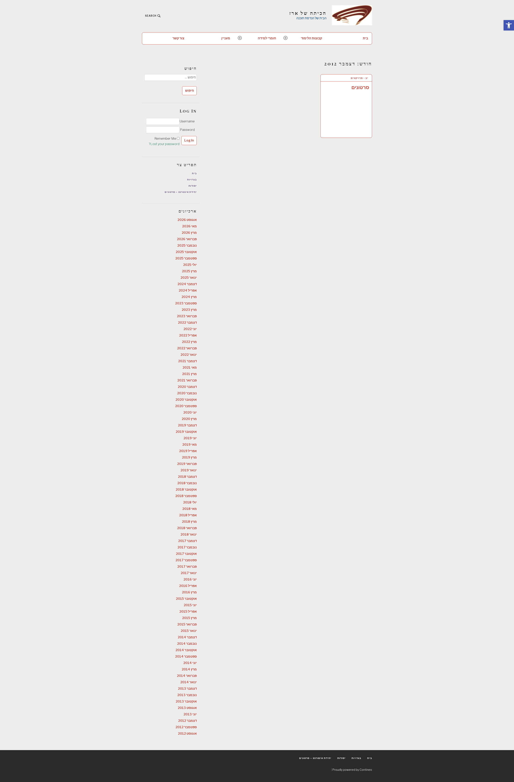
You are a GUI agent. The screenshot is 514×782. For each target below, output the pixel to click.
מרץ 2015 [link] (189, 618)
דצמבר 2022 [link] (187, 322)
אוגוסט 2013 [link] (187, 708)
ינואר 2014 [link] (188, 682)
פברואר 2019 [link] (187, 464)
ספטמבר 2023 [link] (186, 303)
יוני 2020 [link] (190, 412)
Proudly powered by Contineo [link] (352, 769)
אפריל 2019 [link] (188, 451)
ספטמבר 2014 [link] (186, 656)
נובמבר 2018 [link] (187, 483)
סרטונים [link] (360, 87)
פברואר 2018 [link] (187, 528)
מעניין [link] (225, 38)
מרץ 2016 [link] (189, 592)
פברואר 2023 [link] (187, 316)
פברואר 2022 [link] (187, 348)
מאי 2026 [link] (189, 226)
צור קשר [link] (178, 38)
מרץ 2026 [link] (189, 233)
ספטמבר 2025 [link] (186, 258)
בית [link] (365, 38)
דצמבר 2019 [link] (187, 425)
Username (187, 121)
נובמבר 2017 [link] (187, 547)
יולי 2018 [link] (190, 502)
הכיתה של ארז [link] (307, 13)
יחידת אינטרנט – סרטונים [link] (181, 191)
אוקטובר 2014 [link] (186, 650)
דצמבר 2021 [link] (187, 361)
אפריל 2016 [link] (188, 586)
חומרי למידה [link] (267, 38)
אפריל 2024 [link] (188, 290)
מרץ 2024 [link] (189, 297)
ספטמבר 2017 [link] (186, 560)
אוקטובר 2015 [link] (186, 599)
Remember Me (165, 138)
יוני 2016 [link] (190, 579)
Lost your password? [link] (164, 144)
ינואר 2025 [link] (189, 278)
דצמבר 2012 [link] (187, 721)
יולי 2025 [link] (190, 265)
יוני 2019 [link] (190, 438)
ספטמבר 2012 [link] (186, 727)
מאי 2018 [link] (189, 509)
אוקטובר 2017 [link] (186, 554)
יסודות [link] (193, 185)
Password (187, 130)
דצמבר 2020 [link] (187, 387)
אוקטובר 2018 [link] (186, 489)
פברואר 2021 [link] (187, 380)
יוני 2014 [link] (190, 663)
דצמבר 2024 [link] (187, 284)
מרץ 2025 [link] (189, 271)
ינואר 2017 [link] (189, 573)
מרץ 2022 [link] (189, 342)
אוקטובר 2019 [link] (186, 432)
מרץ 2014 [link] (189, 669)
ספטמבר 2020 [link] (186, 406)
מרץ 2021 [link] (189, 374)
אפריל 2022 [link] (188, 335)
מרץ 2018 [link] (189, 522)
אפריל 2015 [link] (188, 611)
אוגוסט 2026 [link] (187, 220)
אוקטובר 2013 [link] (186, 701)
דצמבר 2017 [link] (187, 541)
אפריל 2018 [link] (188, 515)
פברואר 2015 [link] (187, 624)
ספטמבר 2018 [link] (186, 496)
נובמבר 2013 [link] (187, 695)
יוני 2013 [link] (190, 714)
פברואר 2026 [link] (187, 239)
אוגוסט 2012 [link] (187, 733)
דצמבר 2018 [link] (187, 477)
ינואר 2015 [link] (189, 631)
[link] (509, 25)
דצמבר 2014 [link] (187, 637)
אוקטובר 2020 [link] (186, 400)
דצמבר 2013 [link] (187, 688)
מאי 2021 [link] (190, 367)
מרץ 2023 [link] (189, 310)
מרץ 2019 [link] (189, 457)
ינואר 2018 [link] (189, 534)
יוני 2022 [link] (190, 329)
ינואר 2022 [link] (189, 355)
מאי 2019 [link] (189, 444)
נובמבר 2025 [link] (187, 245)
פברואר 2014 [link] (187, 676)
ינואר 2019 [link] (189, 470)
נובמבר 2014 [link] (187, 644)
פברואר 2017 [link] (187, 566)
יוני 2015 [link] (190, 605)
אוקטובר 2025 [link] (186, 252)
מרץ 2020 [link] (189, 419)
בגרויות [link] (192, 179)
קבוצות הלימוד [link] (311, 38)
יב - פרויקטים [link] (359, 77)
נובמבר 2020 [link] (187, 393)
